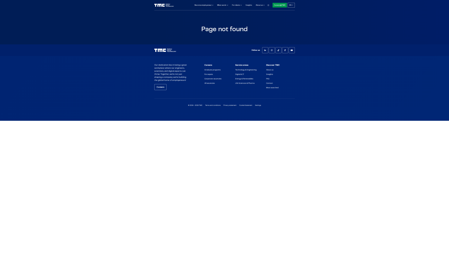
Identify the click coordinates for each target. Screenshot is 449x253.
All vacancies (209, 83)
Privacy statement (229, 105)
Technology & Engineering (246, 70)
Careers (160, 87)
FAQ (267, 79)
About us (269, 70)
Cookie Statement (245, 105)
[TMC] (164, 5)
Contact (269, 83)
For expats (208, 74)
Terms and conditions (213, 105)
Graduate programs (212, 70)
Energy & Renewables (244, 79)
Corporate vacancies (212, 79)
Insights (249, 5)
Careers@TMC (280, 5)
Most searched (272, 88)
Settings (258, 105)
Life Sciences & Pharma (245, 83)
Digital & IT (239, 74)
